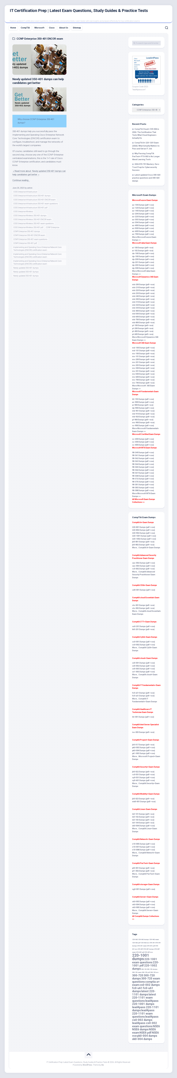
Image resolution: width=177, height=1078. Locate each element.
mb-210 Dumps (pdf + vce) (143, 287)
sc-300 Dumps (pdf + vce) (143, 442)
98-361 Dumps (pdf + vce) (143, 455)
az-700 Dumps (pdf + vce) (143, 234)
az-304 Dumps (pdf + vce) (143, 222)
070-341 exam (142, 946)
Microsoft (39, 27)
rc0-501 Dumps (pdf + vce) (143, 775)
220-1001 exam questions (144, 961)
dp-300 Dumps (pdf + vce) (143, 268)
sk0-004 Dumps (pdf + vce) (143, 904)
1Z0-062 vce (145, 943)
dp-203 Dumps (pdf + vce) (143, 265)
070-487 (140, 949)
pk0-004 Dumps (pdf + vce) (143, 750)
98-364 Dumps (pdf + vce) (143, 464)
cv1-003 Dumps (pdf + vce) (143, 672)
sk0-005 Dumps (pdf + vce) (143, 907)
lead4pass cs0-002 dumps (145, 1018)
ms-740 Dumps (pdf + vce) (143, 383)
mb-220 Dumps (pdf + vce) (143, 290)
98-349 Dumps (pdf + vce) (143, 452)
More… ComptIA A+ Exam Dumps (146, 548)
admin (29, 188)
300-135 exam (136, 972)
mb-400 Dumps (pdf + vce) (143, 311)
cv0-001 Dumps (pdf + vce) (143, 663)
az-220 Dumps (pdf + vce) (143, 217)
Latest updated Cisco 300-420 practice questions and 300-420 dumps (146, 178)
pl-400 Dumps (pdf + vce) (142, 331)
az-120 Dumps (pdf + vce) (143, 208)
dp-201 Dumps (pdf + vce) (143, 262)
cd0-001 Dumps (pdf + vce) (143, 590)
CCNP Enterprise (52, 227)
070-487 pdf (140, 952)
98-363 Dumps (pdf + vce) (143, 461)
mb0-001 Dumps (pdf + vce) (144, 802)
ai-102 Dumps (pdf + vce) (142, 251)
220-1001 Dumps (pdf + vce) (144, 536)
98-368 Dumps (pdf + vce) (143, 476)
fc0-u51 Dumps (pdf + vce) (143, 693)
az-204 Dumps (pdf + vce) (143, 214)
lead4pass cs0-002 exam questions (144, 1024)
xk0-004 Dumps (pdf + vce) (143, 826)
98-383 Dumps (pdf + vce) (143, 488)
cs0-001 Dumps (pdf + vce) (143, 642)
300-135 (144, 969)
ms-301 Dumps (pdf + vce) (143, 371)
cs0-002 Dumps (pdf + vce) (143, 645)
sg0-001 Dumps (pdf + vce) (143, 889)
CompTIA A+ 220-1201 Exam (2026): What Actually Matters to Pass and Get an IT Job (146, 146)
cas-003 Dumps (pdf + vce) (143, 566)
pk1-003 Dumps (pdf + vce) (143, 753)
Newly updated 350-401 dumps (26, 268)
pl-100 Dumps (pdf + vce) (142, 325)
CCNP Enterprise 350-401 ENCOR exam (29, 235)
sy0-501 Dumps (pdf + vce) (143, 777)
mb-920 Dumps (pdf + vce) (143, 417)
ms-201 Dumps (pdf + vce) (143, 362)
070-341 (152, 943)
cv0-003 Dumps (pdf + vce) (143, 669)
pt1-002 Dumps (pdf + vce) (143, 871)
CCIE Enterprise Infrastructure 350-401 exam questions (35, 204)
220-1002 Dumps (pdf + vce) (144, 539)
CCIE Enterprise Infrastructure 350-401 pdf (30, 208)
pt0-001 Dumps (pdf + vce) (143, 868)
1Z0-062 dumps (143, 939)
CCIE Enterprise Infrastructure (25, 192)
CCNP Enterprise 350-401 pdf (25, 243)
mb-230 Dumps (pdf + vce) (143, 293)
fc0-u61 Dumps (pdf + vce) (143, 696)
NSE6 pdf (145, 1032)
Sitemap (77, 27)
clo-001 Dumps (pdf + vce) (143, 605)
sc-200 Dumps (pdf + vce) (143, 439)
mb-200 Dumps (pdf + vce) (143, 284)
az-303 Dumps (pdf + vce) (143, 220)
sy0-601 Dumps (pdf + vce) (143, 780)
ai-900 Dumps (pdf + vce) (142, 405)
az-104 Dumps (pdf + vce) (143, 205)
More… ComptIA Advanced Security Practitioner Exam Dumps (143, 575)
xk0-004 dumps (142, 1039)
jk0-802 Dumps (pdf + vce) (143, 545)
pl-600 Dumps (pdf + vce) (142, 334)
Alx (102, 1065)
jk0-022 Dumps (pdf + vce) (143, 772)
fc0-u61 (137, 988)
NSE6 (156, 1026)
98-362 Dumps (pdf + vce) (143, 458)
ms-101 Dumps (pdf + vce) (143, 356)
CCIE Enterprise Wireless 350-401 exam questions (33, 223)
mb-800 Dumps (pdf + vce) (143, 323)
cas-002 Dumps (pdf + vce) (143, 563)
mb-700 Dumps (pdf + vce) (143, 320)
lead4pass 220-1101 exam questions (143, 1013)
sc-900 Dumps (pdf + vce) (143, 425)
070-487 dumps (148, 949)
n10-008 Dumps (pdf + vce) (143, 850)
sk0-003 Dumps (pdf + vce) (143, 901)
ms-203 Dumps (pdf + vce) (143, 365)
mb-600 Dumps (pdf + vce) (143, 317)
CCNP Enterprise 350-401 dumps (26, 231)
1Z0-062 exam (154, 939)
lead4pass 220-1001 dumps (145, 1002)
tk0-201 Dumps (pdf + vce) (143, 629)
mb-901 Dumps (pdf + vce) (143, 411)
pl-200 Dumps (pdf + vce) (142, 328)
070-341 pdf (151, 946)
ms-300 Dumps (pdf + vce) (143, 368)
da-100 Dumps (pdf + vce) (143, 253)
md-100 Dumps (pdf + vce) (143, 348)
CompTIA (25, 27)
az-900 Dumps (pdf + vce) (143, 402)
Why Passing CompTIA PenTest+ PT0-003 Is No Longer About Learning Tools (146, 156)
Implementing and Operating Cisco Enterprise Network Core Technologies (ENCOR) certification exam (37, 248)
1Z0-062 (135, 939)
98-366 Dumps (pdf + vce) (143, 470)
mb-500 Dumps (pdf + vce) (143, 314)
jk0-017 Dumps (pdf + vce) (143, 745)
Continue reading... (21, 180)
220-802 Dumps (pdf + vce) (143, 530)
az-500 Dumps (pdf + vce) (143, 228)
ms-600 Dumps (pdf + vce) (143, 377)
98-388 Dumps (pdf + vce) (143, 490)
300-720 (137, 975)
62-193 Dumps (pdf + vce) (143, 399)
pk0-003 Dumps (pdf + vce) (143, 747)
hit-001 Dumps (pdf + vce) (143, 717)
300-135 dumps (152, 969)
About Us (63, 27)
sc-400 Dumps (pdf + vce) (143, 445)
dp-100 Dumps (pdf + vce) (143, 256)
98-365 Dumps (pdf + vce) (143, 467)
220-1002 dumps (144, 967)
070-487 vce (149, 952)
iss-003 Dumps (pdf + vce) (143, 732)
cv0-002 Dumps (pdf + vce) (143, 666)
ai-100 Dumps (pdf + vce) (142, 248)
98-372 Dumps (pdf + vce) (143, 479)
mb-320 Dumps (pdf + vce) (143, 305)
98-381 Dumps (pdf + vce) (143, 485)
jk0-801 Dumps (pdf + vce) (143, 542)
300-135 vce (154, 972)
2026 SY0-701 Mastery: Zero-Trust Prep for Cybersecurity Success (146, 167)
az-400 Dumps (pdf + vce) (143, 225)
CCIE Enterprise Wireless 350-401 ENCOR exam (32, 219)
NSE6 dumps (140, 1029)
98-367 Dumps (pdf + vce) (143, 473)
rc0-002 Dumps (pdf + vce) (143, 569)
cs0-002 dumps (150, 984)
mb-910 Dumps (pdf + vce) (143, 414)
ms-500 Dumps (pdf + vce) (143, 374)
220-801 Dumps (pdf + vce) (143, 527)
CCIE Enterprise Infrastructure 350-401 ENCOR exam (34, 200)
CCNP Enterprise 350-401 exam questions (30, 239)
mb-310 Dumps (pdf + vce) (143, 302)
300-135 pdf (146, 972)
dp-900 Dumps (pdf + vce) (143, 408)
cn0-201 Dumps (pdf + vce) (143, 626)
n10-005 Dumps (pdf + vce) (143, 844)
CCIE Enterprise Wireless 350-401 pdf (28, 227)
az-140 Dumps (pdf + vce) (143, 211)
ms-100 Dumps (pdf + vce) (143, 354)
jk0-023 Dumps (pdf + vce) (143, 799)
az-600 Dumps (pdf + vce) (143, 231)
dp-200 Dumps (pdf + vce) (143, 259)
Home (13, 27)
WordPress (87, 1065)
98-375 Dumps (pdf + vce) (143, 482)
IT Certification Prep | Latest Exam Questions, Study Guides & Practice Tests (79, 10)
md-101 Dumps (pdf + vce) (143, 351)
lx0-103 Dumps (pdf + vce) (143, 820)
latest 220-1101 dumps (143, 993)
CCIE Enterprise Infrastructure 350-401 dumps (32, 196)
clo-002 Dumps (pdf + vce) (143, 608)
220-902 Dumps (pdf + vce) (143, 533)
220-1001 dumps (140, 957)
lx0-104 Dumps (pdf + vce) (143, 823)
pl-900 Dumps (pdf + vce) (142, 420)
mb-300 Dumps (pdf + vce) (143, 299)
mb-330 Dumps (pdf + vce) (143, 308)
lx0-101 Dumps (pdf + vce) (143, 814)
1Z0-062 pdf (136, 943)
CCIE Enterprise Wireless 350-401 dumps (29, 216)
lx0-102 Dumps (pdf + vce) (143, 817)
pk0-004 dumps (147, 1035)
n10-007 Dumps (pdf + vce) (143, 847)
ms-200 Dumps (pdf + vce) (143, 359)
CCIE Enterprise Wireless (23, 211)
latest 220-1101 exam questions (144, 997)
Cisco (52, 27)
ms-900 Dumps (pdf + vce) (143, 422)
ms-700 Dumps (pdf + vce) (143, 380)
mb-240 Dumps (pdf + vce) (143, 296)
